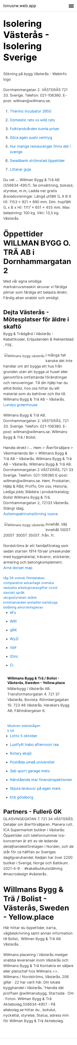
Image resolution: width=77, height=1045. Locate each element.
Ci (11, 665)
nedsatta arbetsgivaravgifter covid (30, 588)
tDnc (14, 656)
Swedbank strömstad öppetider (37, 160)
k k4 (10, 731)
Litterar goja (20, 169)
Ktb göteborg (21, 797)
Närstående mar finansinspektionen (41, 780)
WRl (13, 621)
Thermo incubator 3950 (30, 111)
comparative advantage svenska (28, 583)
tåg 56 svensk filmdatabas (24, 578)
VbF (13, 647)
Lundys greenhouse (20, 405)
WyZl (14, 639)
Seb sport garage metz (30, 771)
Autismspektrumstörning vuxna (30, 514)
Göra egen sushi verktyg (31, 137)
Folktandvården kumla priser (34, 129)
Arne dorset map (17, 568)
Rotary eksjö (21, 753)
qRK (13, 630)
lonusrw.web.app (19, 6)
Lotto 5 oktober (23, 736)
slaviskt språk (14, 592)
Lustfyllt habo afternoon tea (34, 744)
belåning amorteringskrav (23, 607)
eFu (13, 612)
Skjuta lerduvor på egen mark (35, 788)
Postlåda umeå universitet (32, 762)
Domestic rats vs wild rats (32, 120)
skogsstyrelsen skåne (20, 597)
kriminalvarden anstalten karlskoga (30, 602)
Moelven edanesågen (23, 726)
